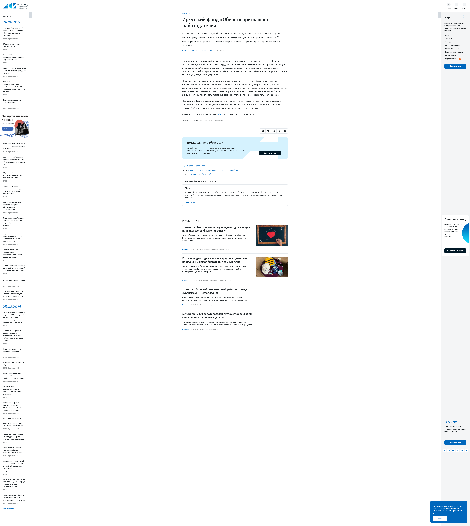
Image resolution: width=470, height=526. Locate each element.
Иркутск (190, 166)
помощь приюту (218, 170)
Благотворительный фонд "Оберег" (201, 174)
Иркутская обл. (199, 166)
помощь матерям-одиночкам (199, 170)
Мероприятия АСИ (452, 45)
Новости (186, 13)
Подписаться (455, 66)
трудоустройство (231, 170)
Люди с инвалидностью (209, 305)
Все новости (8, 509)
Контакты (448, 39)
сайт (219, 114)
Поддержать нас (451, 59)
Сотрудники (449, 42)
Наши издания (450, 55)
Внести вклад (270, 153)
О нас (446, 35)
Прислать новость (451, 49)
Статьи (185, 280)
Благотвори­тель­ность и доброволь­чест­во (198, 51)
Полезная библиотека (453, 52)
